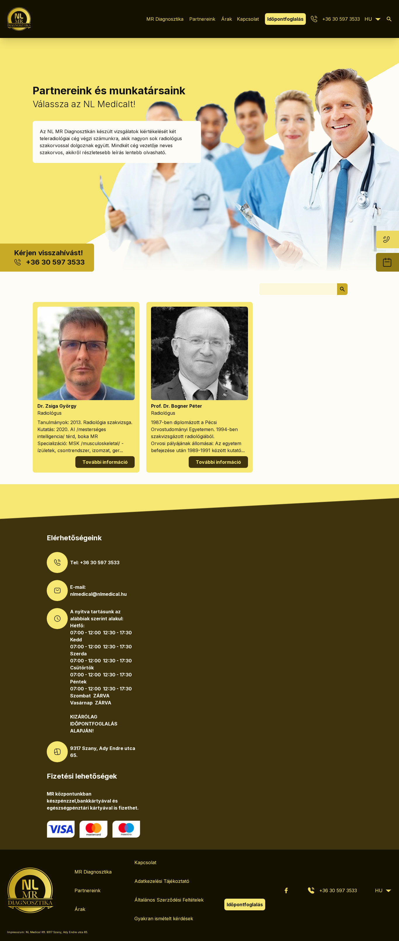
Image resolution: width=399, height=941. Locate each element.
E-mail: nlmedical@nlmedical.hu (98, 590)
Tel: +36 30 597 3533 (94, 562)
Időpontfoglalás (285, 19)
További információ (105, 462)
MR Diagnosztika (164, 19)
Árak (226, 19)
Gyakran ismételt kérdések (163, 918)
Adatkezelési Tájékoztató (161, 881)
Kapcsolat (248, 19)
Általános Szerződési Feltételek (169, 900)
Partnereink (202, 19)
